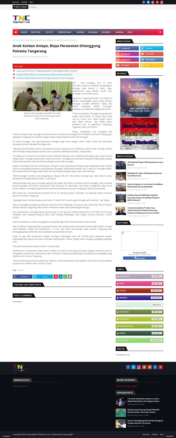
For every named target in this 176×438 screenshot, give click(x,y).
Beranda (16, 2)
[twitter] (148, 2)
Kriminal (21, 40)
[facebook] (143, 2)
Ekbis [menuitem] (130, 32)
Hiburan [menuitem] (80, 32)
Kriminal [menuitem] (120, 32)
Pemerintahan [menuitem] (64, 32)
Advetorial (137, 276)
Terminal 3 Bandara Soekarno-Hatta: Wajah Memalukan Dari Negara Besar (143, 400)
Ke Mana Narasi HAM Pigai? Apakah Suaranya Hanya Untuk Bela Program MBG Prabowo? (143, 197)
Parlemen (137, 319)
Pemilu (137, 333)
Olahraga (137, 312)
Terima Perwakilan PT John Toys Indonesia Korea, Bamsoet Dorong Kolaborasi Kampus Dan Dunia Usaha (143, 210)
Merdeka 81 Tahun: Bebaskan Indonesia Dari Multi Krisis (145, 174)
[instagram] (152, 2)
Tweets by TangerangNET (126, 386)
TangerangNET (31, 434)
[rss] (151, 65)
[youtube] (151, 54)
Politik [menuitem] (49, 32)
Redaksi (24, 2)
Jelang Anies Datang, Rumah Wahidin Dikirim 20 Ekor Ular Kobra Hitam (144, 410)
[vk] (151, 59)
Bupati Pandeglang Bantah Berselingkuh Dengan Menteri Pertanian (145, 421)
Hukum (137, 290)
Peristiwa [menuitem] (35, 32)
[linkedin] (155, 367)
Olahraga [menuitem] (93, 32)
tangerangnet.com (21, 57)
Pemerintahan (137, 326)
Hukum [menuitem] (24, 32)
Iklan (31, 2)
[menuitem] (16, 32)
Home (15, 40)
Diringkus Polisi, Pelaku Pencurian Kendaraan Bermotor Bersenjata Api (44, 74)
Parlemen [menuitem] (105, 32)
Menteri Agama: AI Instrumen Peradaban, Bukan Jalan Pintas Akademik (145, 185)
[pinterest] (157, 2)
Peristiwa (137, 340)
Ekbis (137, 283)
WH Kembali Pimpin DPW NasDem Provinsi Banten (145, 163)
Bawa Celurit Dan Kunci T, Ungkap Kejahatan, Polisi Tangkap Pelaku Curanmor (47, 71)
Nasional (137, 305)
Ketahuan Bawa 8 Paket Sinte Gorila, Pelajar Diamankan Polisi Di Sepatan (45, 78)
